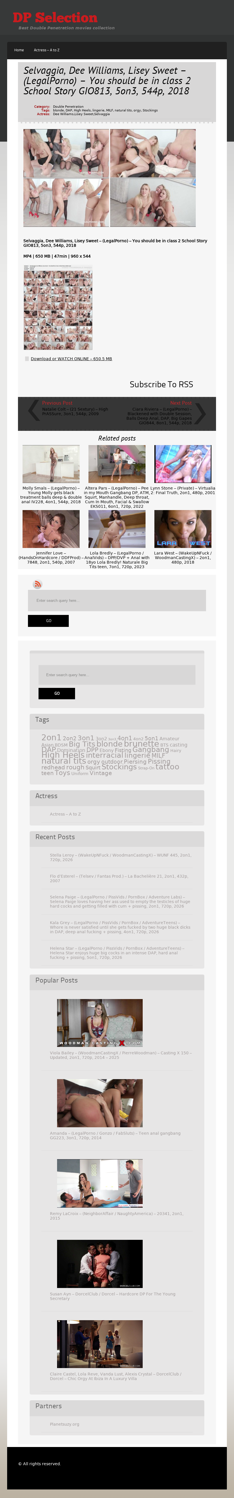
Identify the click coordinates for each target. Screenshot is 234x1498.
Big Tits (82, 744)
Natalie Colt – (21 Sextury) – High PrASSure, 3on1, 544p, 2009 (75, 411)
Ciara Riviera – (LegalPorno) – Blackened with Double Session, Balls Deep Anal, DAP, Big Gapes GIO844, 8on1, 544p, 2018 (159, 416)
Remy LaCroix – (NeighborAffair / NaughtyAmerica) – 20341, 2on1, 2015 (116, 1215)
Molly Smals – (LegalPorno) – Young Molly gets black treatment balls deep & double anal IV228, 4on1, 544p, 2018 (51, 495)
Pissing (159, 761)
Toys (62, 772)
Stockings (150, 110)
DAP (69, 110)
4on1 (124, 738)
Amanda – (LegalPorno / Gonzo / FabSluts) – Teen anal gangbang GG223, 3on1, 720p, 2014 (115, 1135)
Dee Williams (63, 114)
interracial (104, 755)
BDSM (61, 745)
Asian (47, 745)
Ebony (107, 750)
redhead (53, 767)
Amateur (169, 738)
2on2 (69, 738)
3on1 (86, 738)
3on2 (101, 738)
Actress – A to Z (46, 50)
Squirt (93, 768)
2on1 (51, 737)
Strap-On (146, 768)
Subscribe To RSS (161, 385)
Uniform (79, 773)
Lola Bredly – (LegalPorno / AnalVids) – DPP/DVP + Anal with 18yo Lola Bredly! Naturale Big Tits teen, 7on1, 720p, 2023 (117, 560)
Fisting (123, 750)
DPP (92, 750)
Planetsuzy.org (64, 1424)
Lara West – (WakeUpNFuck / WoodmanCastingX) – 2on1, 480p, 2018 (183, 557)
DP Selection (55, 19)
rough (75, 767)
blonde (58, 110)
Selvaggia (102, 114)
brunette (141, 744)
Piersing (135, 761)
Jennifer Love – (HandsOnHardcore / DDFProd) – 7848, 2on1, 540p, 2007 (51, 557)
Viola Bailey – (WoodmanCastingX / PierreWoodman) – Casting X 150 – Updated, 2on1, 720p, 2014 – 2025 (121, 1055)
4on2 (138, 739)
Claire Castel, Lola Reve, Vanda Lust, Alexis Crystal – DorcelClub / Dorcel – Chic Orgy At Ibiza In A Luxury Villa (115, 1376)
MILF (109, 110)
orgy (137, 110)
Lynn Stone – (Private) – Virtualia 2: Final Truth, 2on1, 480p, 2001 (182, 490)
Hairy (175, 750)
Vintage (101, 773)
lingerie (98, 110)
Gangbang (150, 749)
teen (47, 773)
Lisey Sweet (83, 114)
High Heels (82, 110)
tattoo (167, 766)
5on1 (151, 738)
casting (178, 745)
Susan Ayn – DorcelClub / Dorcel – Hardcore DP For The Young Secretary (112, 1296)
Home (19, 50)
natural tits (123, 110)
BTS (164, 745)
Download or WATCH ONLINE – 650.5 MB (71, 358)
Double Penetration (68, 107)
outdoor (112, 762)
